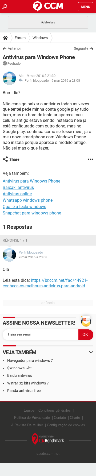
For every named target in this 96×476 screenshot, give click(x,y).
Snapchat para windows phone (32, 213)
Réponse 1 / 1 (15, 240)
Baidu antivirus (19, 375)
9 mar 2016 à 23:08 (65, 80)
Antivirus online (17, 193)
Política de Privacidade (32, 418)
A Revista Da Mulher (27, 425)
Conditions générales (54, 410)
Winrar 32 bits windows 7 (28, 383)
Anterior (14, 48)
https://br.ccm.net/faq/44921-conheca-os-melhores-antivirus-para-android (45, 283)
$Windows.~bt (19, 368)
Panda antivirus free (24, 390)
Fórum (20, 38)
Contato (60, 418)
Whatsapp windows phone (28, 200)
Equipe (29, 410)
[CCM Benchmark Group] (48, 439)
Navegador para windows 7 (30, 360)
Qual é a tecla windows (24, 206)
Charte (75, 418)
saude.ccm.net (48, 454)
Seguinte (81, 48)
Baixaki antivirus (18, 187)
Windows (40, 38)
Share (14, 159)
